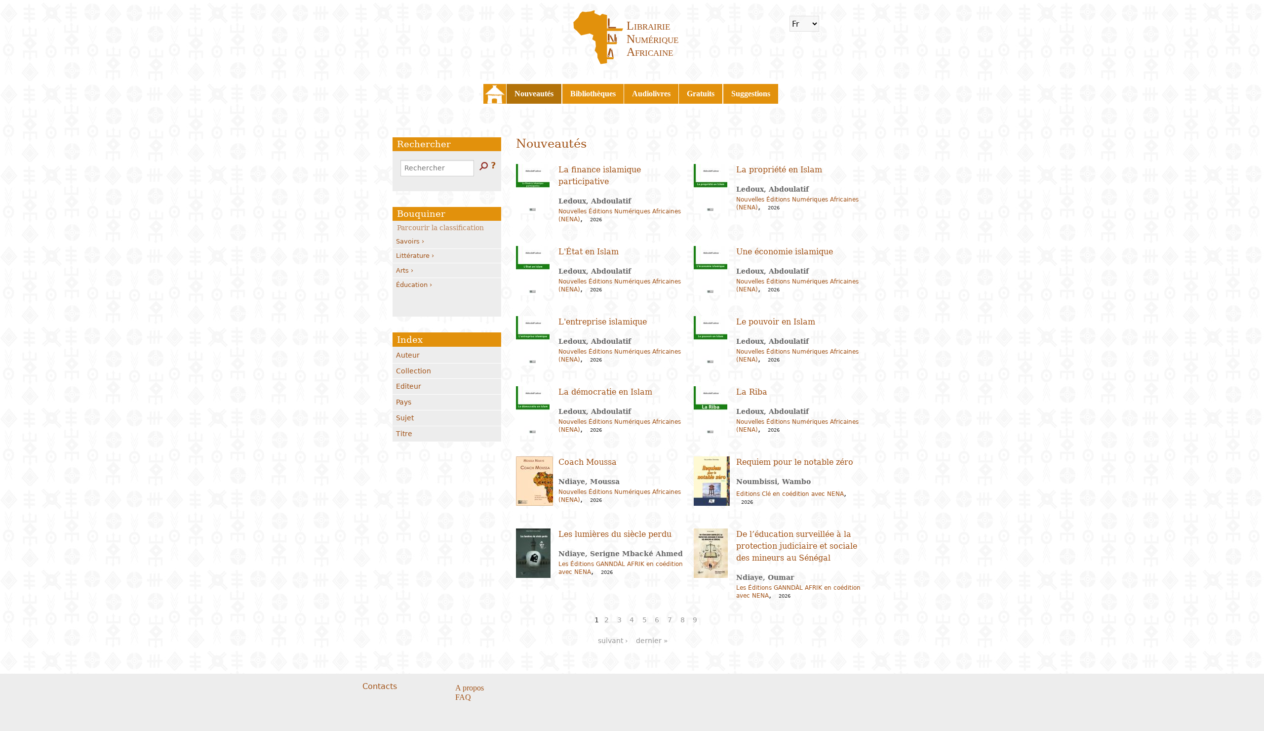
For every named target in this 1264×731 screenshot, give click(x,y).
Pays (403, 402)
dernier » (652, 641)
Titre (404, 434)
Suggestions (750, 93)
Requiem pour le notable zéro (794, 462)
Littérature (413, 255)
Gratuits (700, 93)
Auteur (408, 355)
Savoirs (408, 241)
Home (495, 94)
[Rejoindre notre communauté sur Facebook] (598, 688)
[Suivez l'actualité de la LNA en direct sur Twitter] (611, 688)
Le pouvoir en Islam (775, 321)
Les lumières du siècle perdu (615, 534)
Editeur (408, 386)
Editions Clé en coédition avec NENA (790, 493)
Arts (402, 270)
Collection (413, 371)
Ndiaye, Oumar (765, 577)
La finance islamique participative (599, 175)
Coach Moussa (587, 462)
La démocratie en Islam (605, 392)
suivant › (613, 641)
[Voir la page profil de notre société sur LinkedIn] (623, 688)
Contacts (379, 686)
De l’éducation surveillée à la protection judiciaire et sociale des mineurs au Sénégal (796, 546)
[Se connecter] (851, 24)
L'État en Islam (588, 251)
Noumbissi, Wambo (773, 482)
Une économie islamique (784, 251)
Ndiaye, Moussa (589, 482)
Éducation (412, 284)
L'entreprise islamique (602, 321)
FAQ (463, 697)
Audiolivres (651, 93)
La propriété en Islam (779, 169)
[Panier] (833, 24)
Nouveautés (533, 93)
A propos (469, 688)
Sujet (405, 418)
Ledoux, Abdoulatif (594, 201)
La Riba (751, 392)
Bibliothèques (593, 93)
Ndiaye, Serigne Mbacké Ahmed (620, 554)
